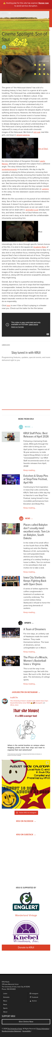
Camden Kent (14, 48)
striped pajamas (23, 135)
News (5, 1005)
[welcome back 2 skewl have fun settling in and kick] (26, 784)
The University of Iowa (14, 1029)
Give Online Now (26, 1021)
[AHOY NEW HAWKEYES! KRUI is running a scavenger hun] (26, 733)
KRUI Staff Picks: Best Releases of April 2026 (36, 435)
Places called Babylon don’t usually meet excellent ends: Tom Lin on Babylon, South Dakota (36, 531)
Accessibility (26, 1031)
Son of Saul (43, 148)
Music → (29, 426)
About (5, 1012)
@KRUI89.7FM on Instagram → (26, 692)
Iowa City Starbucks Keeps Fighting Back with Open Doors (34, 581)
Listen (5, 994)
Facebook (34, 997)
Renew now (43, 3)
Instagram (34, 994)
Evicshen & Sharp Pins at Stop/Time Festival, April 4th (35, 479)
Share (22, 54)
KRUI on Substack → (26, 834)
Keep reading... (29, 470)
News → (29, 518)
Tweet (30, 54)
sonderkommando (9, 169)
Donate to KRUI (26, 947)
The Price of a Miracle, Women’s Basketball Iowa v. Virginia (35, 660)
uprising (45, 189)
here (8, 305)
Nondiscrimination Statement (11, 1031)
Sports (5, 1008)
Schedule (6, 997)
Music (5, 1001)
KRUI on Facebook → (26, 821)
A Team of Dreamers (34, 629)
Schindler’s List (32, 210)
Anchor (34, 1001)
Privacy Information (42, 1029)
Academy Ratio (39, 247)
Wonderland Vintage (26, 915)
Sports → (29, 623)
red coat (36, 132)
